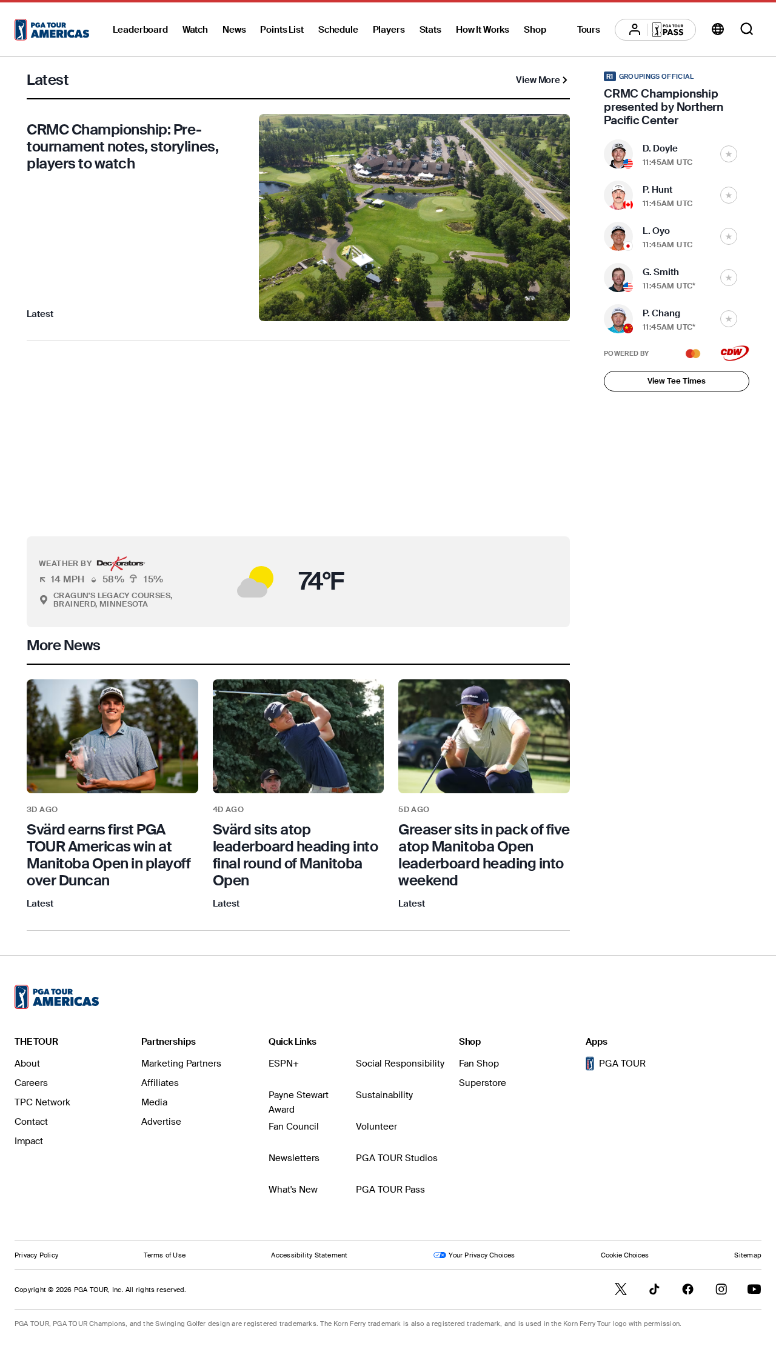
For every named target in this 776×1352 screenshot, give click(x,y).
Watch (195, 30)
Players (389, 30)
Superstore (482, 1083)
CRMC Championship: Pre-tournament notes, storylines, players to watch (122, 146)
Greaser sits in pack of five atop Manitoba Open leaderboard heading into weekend (484, 855)
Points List (281, 30)
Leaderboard (140, 30)
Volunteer (376, 1127)
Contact (31, 1122)
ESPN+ (284, 1063)
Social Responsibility (400, 1063)
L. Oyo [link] (656, 231)
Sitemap (747, 1255)
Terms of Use (165, 1255)
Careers (31, 1083)
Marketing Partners (181, 1063)
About (27, 1063)
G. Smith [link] (661, 272)
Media (154, 1102)
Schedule (338, 30)
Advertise (161, 1122)
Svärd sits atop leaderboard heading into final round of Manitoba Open (295, 855)
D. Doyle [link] (660, 148)
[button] (201, 581)
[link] (112, 795)
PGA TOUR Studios (397, 1158)
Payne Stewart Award (299, 1102)
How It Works (482, 30)
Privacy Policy (36, 1255)
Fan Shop (479, 1063)
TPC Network (42, 1102)
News (234, 30)
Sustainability (384, 1095)
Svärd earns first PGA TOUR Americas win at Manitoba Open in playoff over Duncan (108, 855)
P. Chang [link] (661, 313)
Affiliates (160, 1083)
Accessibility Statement (309, 1255)
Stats (430, 30)
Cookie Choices (625, 1255)
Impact (29, 1141)
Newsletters (294, 1158)
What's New (293, 1190)
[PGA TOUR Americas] (52, 29)
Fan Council (294, 1127)
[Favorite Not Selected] (728, 153)
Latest (40, 314)
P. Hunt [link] (657, 190)
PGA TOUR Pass (390, 1190)
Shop (535, 30)
